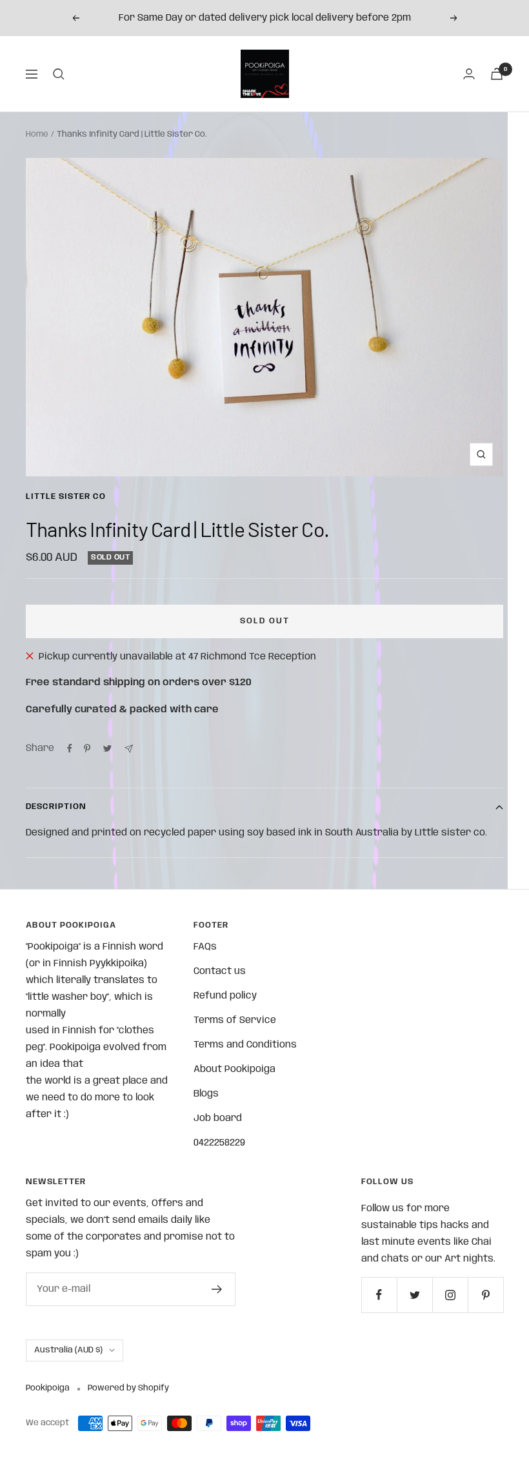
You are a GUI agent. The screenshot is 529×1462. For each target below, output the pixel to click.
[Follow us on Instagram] (450, 1294)
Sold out (265, 621)
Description (56, 807)
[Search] (59, 74)
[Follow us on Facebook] (379, 1294)
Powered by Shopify (128, 1388)
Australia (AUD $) (68, 1350)
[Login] (469, 73)
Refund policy (225, 996)
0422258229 (219, 1143)
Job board (218, 1118)
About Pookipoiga (234, 1069)
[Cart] (496, 74)
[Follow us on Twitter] (414, 1294)
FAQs (205, 947)
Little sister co (66, 496)
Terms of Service (235, 1020)
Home (37, 134)
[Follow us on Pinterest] (485, 1294)
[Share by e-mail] (129, 749)
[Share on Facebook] (69, 748)
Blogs (206, 1094)
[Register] (217, 1289)
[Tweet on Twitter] (107, 748)
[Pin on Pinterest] (87, 748)
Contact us (220, 971)
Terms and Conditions (245, 1045)
